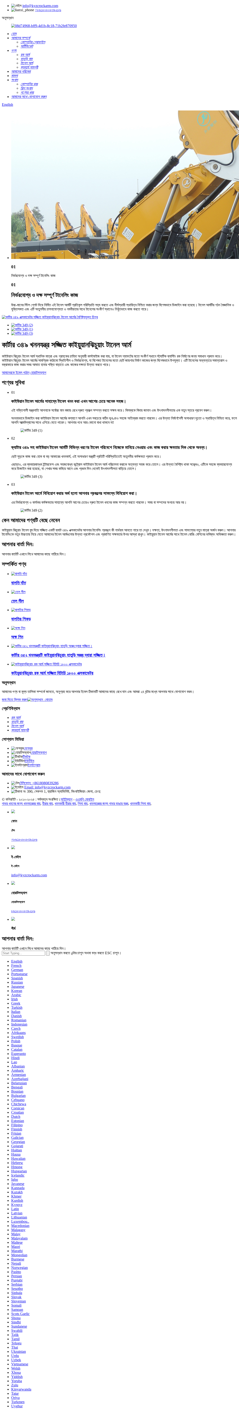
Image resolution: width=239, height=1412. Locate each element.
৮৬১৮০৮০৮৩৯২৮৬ (23, 911)
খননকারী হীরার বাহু (65, 804)
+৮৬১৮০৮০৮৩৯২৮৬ (48, 10)
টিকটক (26, 757)
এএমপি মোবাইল (84, 799)
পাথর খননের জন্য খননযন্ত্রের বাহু (21, 804)
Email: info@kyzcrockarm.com (47, 787)
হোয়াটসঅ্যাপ (38, 373)
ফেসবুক (28, 748)
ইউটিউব (29, 761)
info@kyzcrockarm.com (40, 6)
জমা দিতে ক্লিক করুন (15, 700)
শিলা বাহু (83, 804)
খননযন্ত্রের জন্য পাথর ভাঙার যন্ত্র (108, 804)
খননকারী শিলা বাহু (140, 804)
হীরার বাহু (47, 804)
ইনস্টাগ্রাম (34, 765)
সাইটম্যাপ (66, 799)
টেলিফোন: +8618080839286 (39, 783)
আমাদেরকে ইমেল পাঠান (15, 373)
